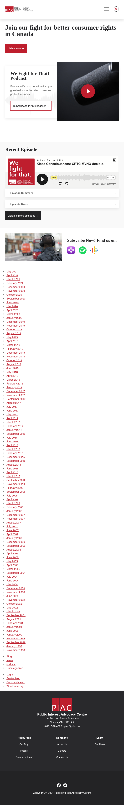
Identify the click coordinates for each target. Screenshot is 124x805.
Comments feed (15, 682)
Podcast (24, 750)
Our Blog (24, 744)
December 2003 (15, 588)
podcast (11, 664)
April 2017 (12, 418)
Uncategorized (14, 668)
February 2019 (14, 349)
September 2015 (16, 461)
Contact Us (62, 757)
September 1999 (16, 642)
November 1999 (15, 638)
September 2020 (16, 298)
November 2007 (15, 518)
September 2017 (16, 399)
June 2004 (12, 580)
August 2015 (13, 464)
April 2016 (12, 445)
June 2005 (12, 557)
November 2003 (15, 592)
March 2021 (13, 279)
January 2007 (14, 538)
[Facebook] (59, 785)
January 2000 (14, 634)
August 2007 (13, 522)
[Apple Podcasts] (72, 253)
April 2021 (12, 275)
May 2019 (12, 337)
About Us (62, 744)
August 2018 (13, 364)
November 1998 (15, 650)
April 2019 (12, 341)
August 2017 (13, 403)
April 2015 (12, 472)
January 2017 (14, 430)
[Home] (19, 9)
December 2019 (15, 321)
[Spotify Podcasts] (84, 253)
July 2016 (12, 437)
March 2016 (13, 449)
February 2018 (14, 383)
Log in (10, 674)
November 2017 (15, 395)
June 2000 (12, 630)
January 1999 (14, 646)
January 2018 (14, 387)
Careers (62, 750)
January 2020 (14, 318)
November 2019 (15, 325)
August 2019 (13, 333)
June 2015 (12, 468)
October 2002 (14, 603)
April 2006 (12, 553)
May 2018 (12, 372)
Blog (9, 656)
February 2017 (14, 426)
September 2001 (16, 615)
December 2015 (15, 457)
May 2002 (12, 607)
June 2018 (12, 368)
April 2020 (12, 310)
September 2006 (16, 546)
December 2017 (15, 391)
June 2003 (12, 596)
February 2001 (14, 623)
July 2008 (12, 495)
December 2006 (15, 542)
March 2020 (13, 314)
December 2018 (15, 352)
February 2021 (14, 283)
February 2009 (14, 488)
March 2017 (13, 422)
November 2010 (15, 484)
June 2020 (12, 302)
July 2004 (12, 576)
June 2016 (12, 441)
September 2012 (16, 480)
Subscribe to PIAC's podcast (31, 106)
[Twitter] (65, 785)
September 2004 (16, 573)
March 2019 (13, 345)
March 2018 (13, 379)
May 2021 (12, 271)
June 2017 (12, 410)
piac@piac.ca (72, 726)
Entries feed (13, 678)
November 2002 (15, 600)
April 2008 (12, 499)
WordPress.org (15, 686)
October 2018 (14, 360)
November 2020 (15, 291)
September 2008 (16, 491)
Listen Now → (16, 48)
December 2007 (15, 515)
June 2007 (12, 530)
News (9, 660)
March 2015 (13, 476)
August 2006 (13, 549)
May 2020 (12, 306)
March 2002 (13, 611)
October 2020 (14, 294)
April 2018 (12, 376)
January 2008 (14, 511)
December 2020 (15, 287)
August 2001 (13, 619)
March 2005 (13, 569)
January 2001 (14, 627)
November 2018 (15, 356)
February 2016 (14, 453)
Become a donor (24, 757)
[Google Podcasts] (95, 253)
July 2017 (12, 406)
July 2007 (12, 526)
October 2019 (14, 329)
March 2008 (13, 503)
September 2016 (16, 433)
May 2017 (12, 414)
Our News (100, 744)
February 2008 (14, 507)
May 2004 (12, 584)
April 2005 (12, 565)
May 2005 (12, 561)
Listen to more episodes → (23, 215)
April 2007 (12, 534)
